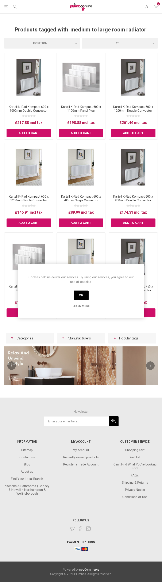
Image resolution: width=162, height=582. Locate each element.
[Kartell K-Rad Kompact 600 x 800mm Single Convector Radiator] (81, 257)
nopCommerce (89, 569)
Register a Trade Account (81, 464)
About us (27, 471)
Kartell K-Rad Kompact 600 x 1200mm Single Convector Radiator (29, 200)
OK (81, 295)
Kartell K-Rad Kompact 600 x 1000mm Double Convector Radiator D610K (29, 110)
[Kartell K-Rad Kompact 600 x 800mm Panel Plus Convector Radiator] (28, 257)
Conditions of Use (134, 497)
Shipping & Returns (135, 482)
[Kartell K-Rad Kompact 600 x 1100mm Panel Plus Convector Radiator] (81, 77)
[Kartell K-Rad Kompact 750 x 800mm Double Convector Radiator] (133, 257)
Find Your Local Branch (27, 479)
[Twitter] (72, 528)
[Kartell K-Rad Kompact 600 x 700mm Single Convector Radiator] (81, 167)
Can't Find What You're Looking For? (135, 466)
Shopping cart (134, 450)
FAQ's (135, 475)
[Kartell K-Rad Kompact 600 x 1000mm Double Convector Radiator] (28, 77)
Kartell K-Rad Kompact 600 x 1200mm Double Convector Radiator (133, 110)
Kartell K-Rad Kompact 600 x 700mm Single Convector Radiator (81, 200)
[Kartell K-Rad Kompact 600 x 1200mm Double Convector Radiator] (133, 77)
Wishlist (135, 457)
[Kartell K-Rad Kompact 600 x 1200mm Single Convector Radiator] (28, 167)
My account (81, 450)
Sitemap (27, 450)
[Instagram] (88, 528)
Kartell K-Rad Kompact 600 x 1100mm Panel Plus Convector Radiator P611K (81, 110)
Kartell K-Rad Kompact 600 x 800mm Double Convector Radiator (133, 200)
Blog (27, 464)
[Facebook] (80, 528)
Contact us (27, 457)
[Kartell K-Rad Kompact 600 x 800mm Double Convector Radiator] (133, 167)
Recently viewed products (81, 457)
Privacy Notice (135, 490)
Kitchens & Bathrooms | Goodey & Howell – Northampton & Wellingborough (27, 489)
